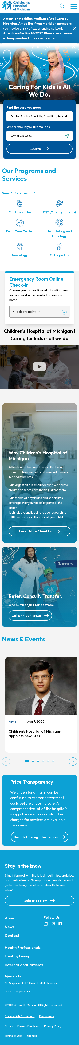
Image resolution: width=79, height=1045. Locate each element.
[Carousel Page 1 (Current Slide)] (27, 761)
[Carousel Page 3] (38, 761)
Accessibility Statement (19, 1016)
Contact (12, 935)
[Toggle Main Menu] (73, 6)
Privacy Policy (53, 1026)
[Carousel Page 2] (33, 761)
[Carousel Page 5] (48, 761)
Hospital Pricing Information (36, 837)
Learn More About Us (35, 531)
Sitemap (32, 1036)
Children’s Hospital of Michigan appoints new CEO (35, 733)
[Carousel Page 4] (43, 761)
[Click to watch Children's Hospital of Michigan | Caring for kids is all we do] (39, 367)
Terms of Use (13, 1036)
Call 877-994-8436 (26, 615)
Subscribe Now (35, 901)
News (9, 926)
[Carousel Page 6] (53, 761)
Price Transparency (17, 991)
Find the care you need (23, 107)
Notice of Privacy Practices (22, 1026)
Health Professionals (23, 947)
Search (35, 149)
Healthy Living (17, 956)
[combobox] (39, 116)
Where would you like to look (28, 127)
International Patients (24, 964)
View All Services (15, 193)
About (10, 918)
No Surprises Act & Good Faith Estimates (31, 983)
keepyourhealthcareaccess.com (32, 38)
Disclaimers (46, 1016)
